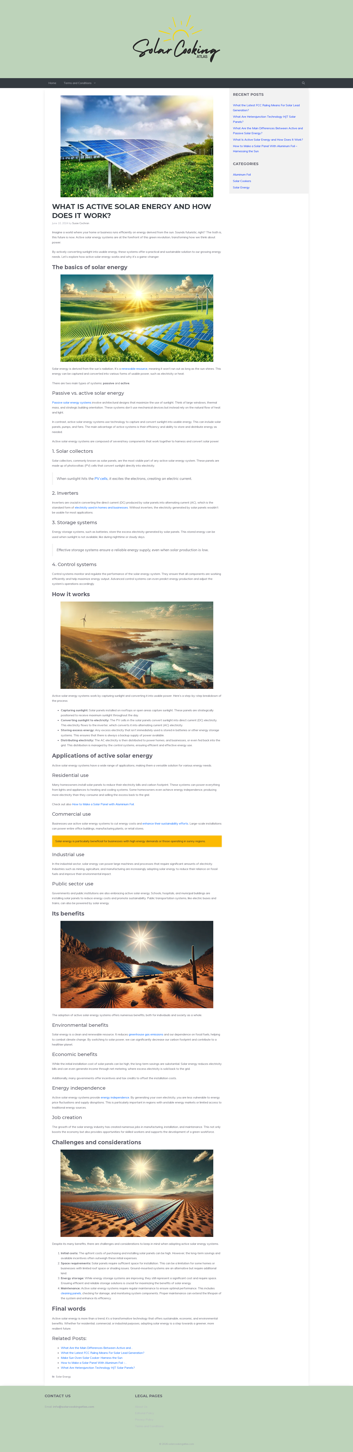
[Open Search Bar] (303, 83)
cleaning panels (71, 1293)
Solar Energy (63, 1376)
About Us (141, 1406)
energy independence (115, 1097)
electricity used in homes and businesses (101, 507)
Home (52, 83)
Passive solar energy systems (71, 402)
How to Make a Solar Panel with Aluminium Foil (103, 804)
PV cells (101, 478)
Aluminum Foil (242, 174)
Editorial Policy (144, 1413)
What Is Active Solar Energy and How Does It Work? (268, 139)
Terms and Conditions (78, 83)
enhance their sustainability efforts (165, 823)
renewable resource (134, 368)
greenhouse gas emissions (146, 1034)
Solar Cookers (242, 181)
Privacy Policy (144, 1419)
